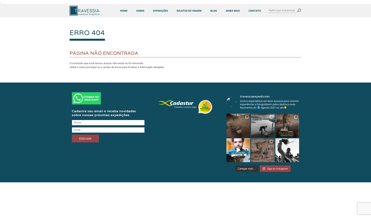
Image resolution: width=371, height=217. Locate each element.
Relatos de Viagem (189, 10)
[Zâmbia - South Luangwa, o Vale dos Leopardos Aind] (263, 150)
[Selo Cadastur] (185, 114)
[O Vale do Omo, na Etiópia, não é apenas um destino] (263, 126)
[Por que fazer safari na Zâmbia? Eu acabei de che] (238, 150)
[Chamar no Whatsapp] (86, 103)
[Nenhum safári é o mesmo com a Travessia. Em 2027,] (287, 126)
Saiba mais (233, 10)
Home (124, 10)
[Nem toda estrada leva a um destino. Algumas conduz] (287, 150)
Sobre (140, 10)
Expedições (160, 10)
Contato (254, 10)
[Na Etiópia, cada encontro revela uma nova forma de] (238, 126)
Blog (213, 10)
